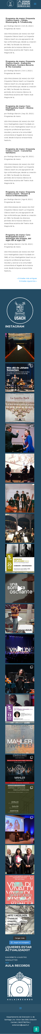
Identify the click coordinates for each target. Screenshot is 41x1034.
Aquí (7, 963)
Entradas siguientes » (28, 281)
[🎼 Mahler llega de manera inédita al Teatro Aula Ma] (19, 618)
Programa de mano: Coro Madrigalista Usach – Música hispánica (19, 108)
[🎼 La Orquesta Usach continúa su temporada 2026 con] (19, 769)
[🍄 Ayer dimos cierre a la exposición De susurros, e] (19, 859)
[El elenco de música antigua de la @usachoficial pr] (19, 407)
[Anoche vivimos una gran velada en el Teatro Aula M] (19, 678)
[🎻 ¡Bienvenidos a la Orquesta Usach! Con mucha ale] (19, 498)
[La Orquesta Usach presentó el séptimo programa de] (19, 528)
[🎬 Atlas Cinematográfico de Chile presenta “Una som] (19, 709)
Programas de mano (12, 29)
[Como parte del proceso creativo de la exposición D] (19, 919)
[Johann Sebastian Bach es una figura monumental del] (19, 377)
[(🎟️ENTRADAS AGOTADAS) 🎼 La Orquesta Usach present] (19, 739)
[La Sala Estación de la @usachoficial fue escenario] (19, 468)
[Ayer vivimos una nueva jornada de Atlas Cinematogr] (19, 347)
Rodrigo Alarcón (14, 26)
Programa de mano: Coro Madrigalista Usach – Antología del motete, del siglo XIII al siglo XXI (18, 237)
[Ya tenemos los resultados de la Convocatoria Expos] (19, 799)
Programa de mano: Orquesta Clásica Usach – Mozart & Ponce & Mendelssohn (20, 194)
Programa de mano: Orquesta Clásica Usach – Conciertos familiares (20, 151)
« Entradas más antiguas (27, 278)
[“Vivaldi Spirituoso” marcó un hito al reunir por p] (19, 648)
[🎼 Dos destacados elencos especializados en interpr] (19, 889)
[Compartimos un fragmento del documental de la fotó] (19, 588)
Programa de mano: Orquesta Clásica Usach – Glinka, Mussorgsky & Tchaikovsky (20, 20)
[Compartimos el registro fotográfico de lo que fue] (19, 438)
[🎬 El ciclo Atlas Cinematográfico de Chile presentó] (19, 829)
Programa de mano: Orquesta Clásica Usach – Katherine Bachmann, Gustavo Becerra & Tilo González (20, 64)
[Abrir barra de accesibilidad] (36, 1029)
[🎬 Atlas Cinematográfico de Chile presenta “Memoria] (19, 558)
